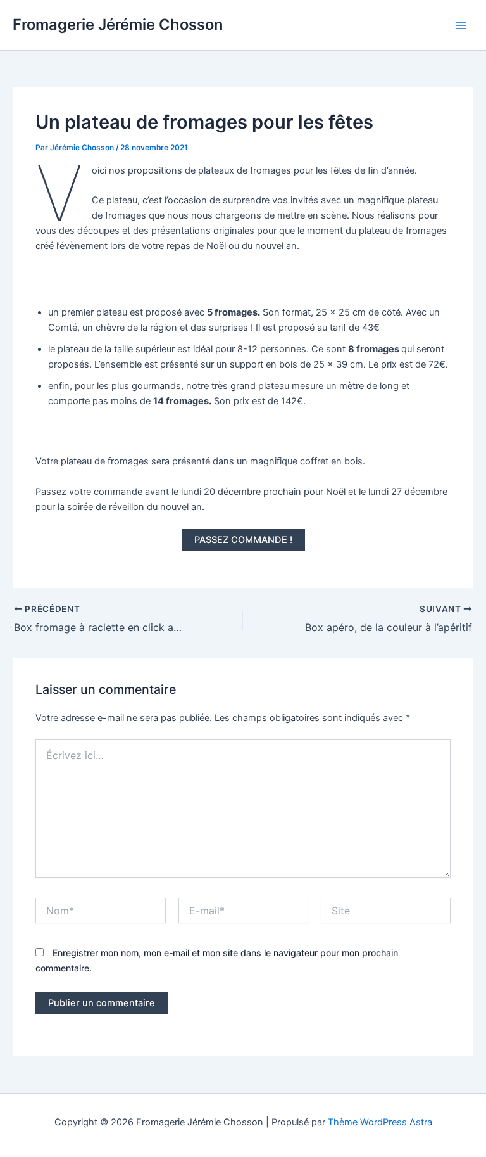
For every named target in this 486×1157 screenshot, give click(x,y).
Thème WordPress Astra (380, 1122)
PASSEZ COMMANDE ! (243, 540)
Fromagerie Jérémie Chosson (118, 24)
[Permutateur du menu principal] (460, 24)
